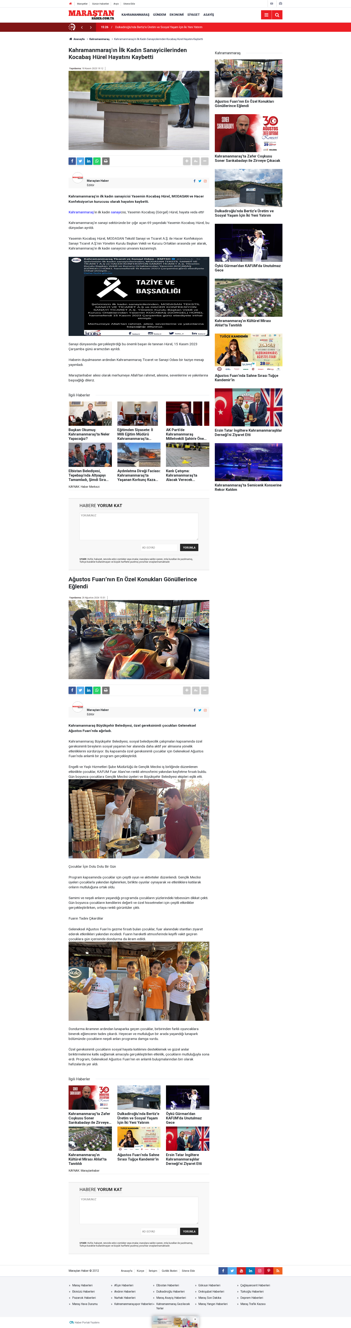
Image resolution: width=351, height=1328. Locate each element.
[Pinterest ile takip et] (268, 1270)
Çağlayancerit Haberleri (255, 1285)
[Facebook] (72, 161)
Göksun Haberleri (209, 1285)
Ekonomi (177, 14)
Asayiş (208, 14)
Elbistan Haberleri (167, 1285)
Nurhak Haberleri (124, 1298)
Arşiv (116, 3)
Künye (140, 1270)
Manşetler (82, 3)
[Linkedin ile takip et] (250, 1270)
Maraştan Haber (98, 180)
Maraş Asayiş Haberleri (171, 1298)
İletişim (153, 1270)
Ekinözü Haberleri (83, 1291)
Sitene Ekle (129, 3)
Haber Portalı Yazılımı (87, 1322)
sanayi (116, 212)
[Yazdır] (106, 161)
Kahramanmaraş (135, 14)
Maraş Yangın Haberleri (213, 1304)
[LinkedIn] (88, 161)
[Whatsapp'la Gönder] (97, 161)
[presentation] (81, 27)
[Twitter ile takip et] (200, 181)
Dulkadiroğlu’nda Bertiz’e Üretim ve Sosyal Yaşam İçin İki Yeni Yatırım (158, 27)
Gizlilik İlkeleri (169, 1270)
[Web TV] (272, 3)
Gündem (159, 14)
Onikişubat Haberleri (211, 1291)
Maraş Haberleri (82, 1285)
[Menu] (266, 15)
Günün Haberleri (100, 3)
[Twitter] (80, 161)
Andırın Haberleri (124, 1291)
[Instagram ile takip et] (205, 181)
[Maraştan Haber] (91, 14)
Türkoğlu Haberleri (252, 1291)
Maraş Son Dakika (209, 1298)
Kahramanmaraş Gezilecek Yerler (173, 1306)
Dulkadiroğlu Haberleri (170, 1291)
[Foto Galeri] (280, 3)
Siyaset (193, 14)
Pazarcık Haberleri (84, 1298)
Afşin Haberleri (123, 1285)
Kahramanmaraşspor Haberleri (133, 1304)
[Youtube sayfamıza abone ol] (241, 1270)
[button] (186, 161)
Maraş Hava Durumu (85, 1304)
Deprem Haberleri (251, 1298)
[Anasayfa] (71, 3)
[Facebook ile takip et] (194, 181)
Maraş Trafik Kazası (253, 1304)
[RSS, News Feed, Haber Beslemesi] (277, 1270)
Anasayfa (126, 1270)
